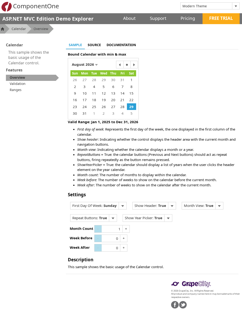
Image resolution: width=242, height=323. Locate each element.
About (129, 18)
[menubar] (98, 206)
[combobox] (206, 6)
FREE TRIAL (221, 18)
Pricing (188, 18)
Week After (80, 247)
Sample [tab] (75, 45)
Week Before (81, 238)
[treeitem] (32, 78)
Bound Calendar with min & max (97, 54)
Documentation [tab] (121, 45)
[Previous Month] (119, 64)
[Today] (126, 64)
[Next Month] (134, 64)
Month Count (81, 228)
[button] (85, 64)
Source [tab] (94, 45)
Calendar (19, 28)
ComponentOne (36, 6)
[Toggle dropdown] (235, 6)
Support (158, 18)
